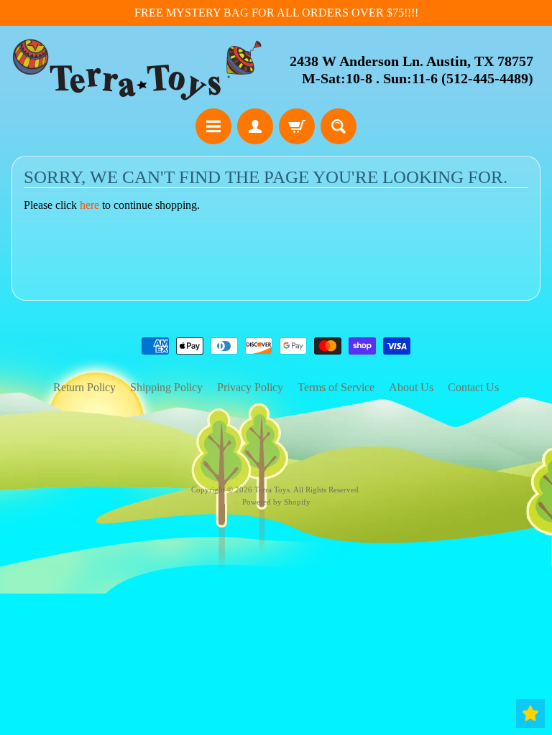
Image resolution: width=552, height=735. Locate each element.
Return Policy (84, 387)
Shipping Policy (166, 387)
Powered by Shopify (276, 501)
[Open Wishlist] (530, 713)
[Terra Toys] (137, 69)
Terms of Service (336, 387)
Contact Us (473, 387)
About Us (411, 387)
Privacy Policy (250, 387)
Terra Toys (272, 489)
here (89, 205)
